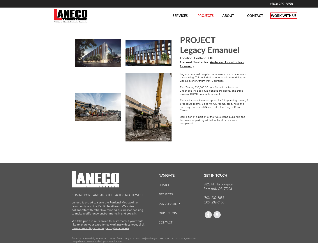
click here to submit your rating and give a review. (108, 226)
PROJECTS (166, 194)
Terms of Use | (116, 238)
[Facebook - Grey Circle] (208, 214)
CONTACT (165, 222)
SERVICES (165, 185)
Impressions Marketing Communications (102, 241)
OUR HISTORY (168, 213)
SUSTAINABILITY (170, 203)
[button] (232, 15)
